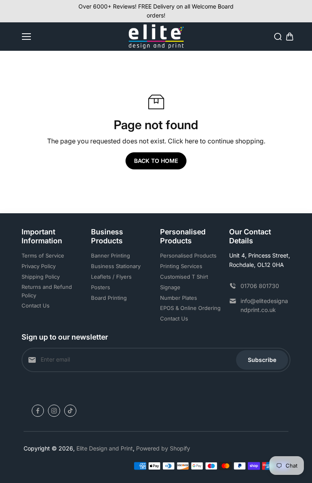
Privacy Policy (39, 266)
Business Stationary (116, 266)
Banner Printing (110, 255)
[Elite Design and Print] (156, 36)
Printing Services (181, 266)
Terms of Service (43, 255)
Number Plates (178, 298)
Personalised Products (188, 255)
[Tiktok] (70, 411)
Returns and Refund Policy (47, 291)
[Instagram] (54, 411)
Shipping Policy (41, 276)
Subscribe (262, 359)
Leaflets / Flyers (111, 276)
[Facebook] (38, 411)
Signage (170, 287)
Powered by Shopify (163, 448)
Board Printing (109, 298)
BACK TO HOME (156, 160)
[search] (278, 36)
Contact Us (36, 305)
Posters (100, 287)
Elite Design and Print (104, 448)
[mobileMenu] (26, 36)
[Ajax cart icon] (290, 36)
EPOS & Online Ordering (190, 308)
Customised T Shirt (184, 276)
